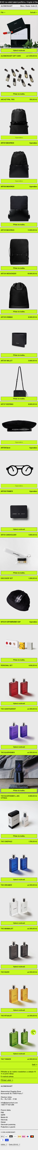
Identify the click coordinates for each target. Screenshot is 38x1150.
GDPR (3, 1115)
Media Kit (4, 1117)
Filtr (2, 12)
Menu (22, 6)
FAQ (2, 1112)
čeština (3, 1144)
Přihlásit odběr (6, 1080)
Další (33, 1065)
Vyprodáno (19, 486)
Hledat (3, 1122)
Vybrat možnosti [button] (19, 50)
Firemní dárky (6, 1110)
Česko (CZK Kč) (13, 1144)
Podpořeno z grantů (8, 1127)
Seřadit (33, 12)
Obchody (4, 1120)
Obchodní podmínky (8, 1124)
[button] (27, 6)
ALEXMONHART (6, 6)
